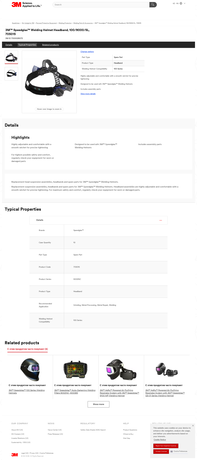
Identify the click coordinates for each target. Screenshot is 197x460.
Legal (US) (24, 453)
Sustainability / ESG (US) (20, 442)
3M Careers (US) (17, 434)
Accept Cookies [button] (161, 451)
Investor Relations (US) (19, 438)
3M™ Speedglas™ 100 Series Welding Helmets (27, 391)
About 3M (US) (17, 430)
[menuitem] (9, 45)
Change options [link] (87, 52)
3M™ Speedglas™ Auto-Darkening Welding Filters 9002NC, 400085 (74, 391)
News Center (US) (55, 430)
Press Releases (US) (55, 434)
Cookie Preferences (46, 453)
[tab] (27, 349)
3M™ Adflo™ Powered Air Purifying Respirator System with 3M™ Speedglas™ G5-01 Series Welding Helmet (165, 393)
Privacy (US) (34, 453)
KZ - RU (176, 3)
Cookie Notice (160, 440)
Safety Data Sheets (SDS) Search (93, 430)
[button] (179, 451)
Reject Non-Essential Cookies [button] (166, 446)
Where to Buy (128, 434)
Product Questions (130, 430)
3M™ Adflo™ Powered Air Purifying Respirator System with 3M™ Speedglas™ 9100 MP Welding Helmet (119, 393)
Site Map (126, 438)
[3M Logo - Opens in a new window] (27, 4)
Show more (98, 404)
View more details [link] (88, 94)
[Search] (153, 4)
